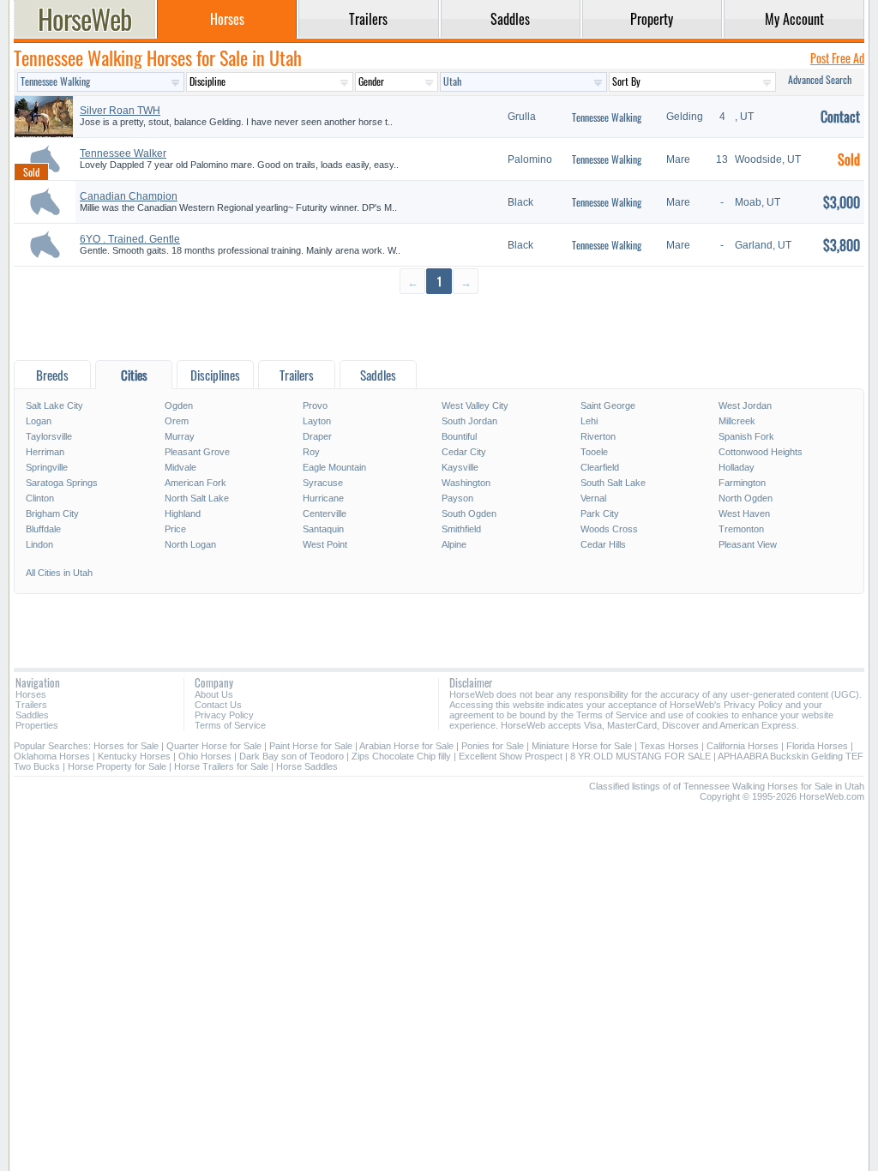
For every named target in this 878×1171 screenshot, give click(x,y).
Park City (599, 513)
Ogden (179, 405)
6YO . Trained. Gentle (130, 239)
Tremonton (741, 529)
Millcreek (737, 421)
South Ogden (469, 513)
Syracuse (323, 482)
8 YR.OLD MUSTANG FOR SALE (640, 756)
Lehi (589, 421)
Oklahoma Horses (52, 756)
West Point (325, 544)
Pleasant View (748, 544)
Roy (311, 452)
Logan (38, 421)
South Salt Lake (613, 482)
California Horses (743, 746)
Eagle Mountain (334, 467)
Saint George (607, 405)
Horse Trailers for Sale (221, 766)
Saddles (32, 715)
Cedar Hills (603, 544)
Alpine (454, 544)
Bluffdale (43, 529)
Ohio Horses (205, 756)
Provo (315, 405)
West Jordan (745, 405)
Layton (317, 421)
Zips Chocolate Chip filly (401, 756)
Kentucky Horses (134, 756)
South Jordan (469, 421)
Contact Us (218, 705)
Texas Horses (669, 746)
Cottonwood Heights (761, 452)
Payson (457, 498)
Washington (466, 482)
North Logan (190, 544)
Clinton (40, 498)
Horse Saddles (307, 766)
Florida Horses (817, 746)
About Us (214, 694)
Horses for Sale (126, 746)
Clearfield (599, 467)
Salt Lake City (54, 405)
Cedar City (464, 452)
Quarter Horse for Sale (214, 746)
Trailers (31, 705)
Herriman (45, 452)
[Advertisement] (439, 326)
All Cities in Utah (59, 572)
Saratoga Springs (62, 482)
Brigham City (52, 513)
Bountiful (459, 436)
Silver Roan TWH (120, 111)
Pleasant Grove (197, 452)
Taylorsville (49, 436)
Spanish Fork (746, 436)
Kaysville (460, 467)
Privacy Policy (224, 715)
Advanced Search (819, 79)
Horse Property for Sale (117, 766)
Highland (183, 513)
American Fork (195, 482)
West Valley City (475, 405)
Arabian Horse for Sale (406, 746)
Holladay (737, 467)
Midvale (180, 467)
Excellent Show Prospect (510, 756)
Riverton (598, 436)
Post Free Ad (837, 58)
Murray (180, 436)
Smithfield (461, 529)
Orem (177, 421)
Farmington (742, 482)
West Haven (744, 513)
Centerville (324, 513)
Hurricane (323, 498)
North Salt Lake (197, 498)
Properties (36, 725)
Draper (317, 436)
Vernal (593, 498)
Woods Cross (609, 529)
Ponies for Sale (492, 746)
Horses (30, 694)
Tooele (594, 452)
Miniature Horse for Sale (582, 746)
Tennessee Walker (123, 153)
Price (175, 529)
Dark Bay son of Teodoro (291, 756)
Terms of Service (230, 725)
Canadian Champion (128, 196)
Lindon (39, 544)
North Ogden (746, 498)
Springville (47, 467)
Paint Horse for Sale (310, 746)
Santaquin (323, 529)
